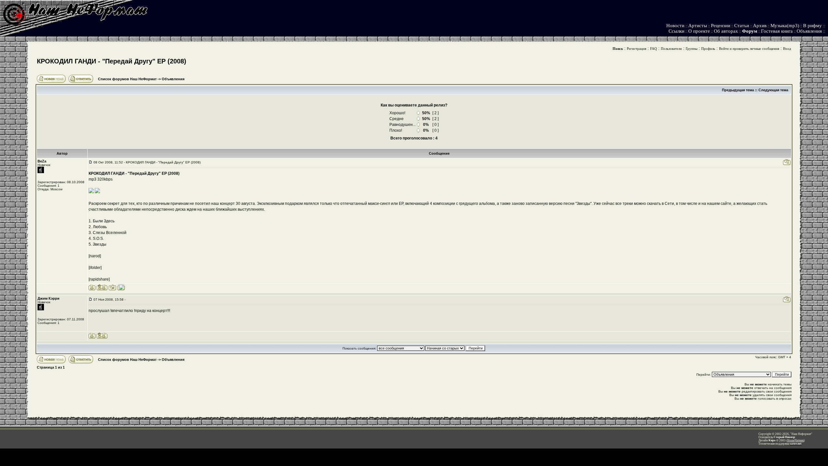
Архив (760, 25)
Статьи (741, 25)
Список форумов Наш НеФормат (127, 79)
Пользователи (671, 48)
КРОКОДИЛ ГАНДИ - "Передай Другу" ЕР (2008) (111, 61)
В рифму (812, 25)
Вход (787, 48)
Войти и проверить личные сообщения (749, 48)
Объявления (809, 31)
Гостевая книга (777, 31)
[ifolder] (95, 267)
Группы (691, 48)
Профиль (708, 48)
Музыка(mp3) (784, 25)
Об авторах (726, 31)
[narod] (95, 256)
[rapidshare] (99, 279)
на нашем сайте (716, 203)
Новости (675, 25)
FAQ (653, 48)
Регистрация (636, 48)
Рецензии (720, 25)
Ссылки (676, 31)
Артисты (697, 25)
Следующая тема (773, 90)
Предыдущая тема (738, 90)
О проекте (699, 31)
